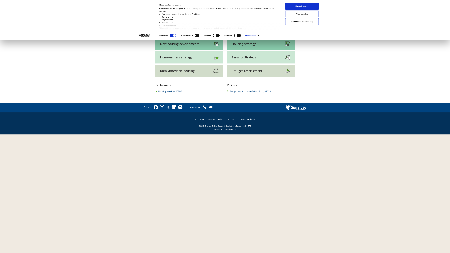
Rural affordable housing (177, 71)
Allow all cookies (302, 6)
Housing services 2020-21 (170, 91)
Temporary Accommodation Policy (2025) (250, 91)
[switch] (195, 35)
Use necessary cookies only (302, 21)
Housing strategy (244, 44)
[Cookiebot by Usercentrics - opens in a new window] (143, 35)
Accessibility (199, 119)
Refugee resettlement (247, 71)
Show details (250, 36)
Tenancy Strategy (244, 57)
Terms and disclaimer (247, 119)
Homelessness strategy (176, 57)
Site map (231, 119)
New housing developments (179, 44)
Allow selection (302, 14)
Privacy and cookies (215, 119)
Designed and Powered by (224, 129)
